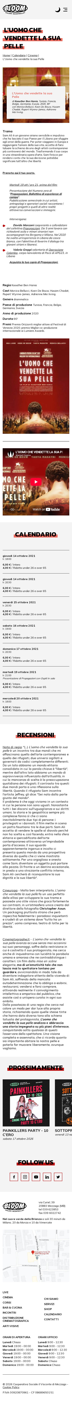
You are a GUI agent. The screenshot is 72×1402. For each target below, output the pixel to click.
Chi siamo (51, 1298)
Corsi (7, 1302)
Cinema (32, 55)
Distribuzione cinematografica (16, 1319)
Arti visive (11, 1326)
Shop (48, 1309)
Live (5, 1292)
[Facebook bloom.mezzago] (14, 1177)
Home (6, 55)
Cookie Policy (11, 1387)
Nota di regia (12, 747)
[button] (67, 10)
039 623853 (50, 1209)
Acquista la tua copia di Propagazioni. (33, 262)
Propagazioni (31, 228)
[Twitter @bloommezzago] (58, 1177)
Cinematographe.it (16, 939)
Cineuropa (10, 890)
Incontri (9, 1312)
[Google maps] (36, 1281)
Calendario (19, 55)
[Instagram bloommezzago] (25, 1177)
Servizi (49, 1304)
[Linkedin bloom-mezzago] (47, 1177)
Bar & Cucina (12, 1307)
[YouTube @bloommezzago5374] (36, 1177)
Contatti (51, 1319)
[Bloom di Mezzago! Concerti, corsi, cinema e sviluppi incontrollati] (15, 9)
